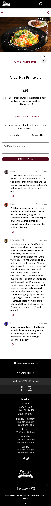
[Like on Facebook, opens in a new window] (21, 389)
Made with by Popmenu (20, 381)
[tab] (14, 135)
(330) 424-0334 (25, 414)
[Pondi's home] (14, 4)
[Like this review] (13, 195)
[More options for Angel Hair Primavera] (44, 56)
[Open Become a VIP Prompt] (25, 503)
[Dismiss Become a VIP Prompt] (47, 485)
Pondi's (25, 474)
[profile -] (40, 3)
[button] (3, 12)
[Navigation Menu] (47, 4)
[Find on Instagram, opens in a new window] (29, 389)
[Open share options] (48, 12)
